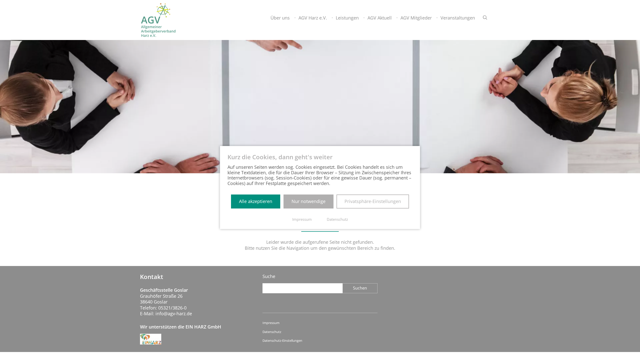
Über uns (280, 18)
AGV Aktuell (380, 18)
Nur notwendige (309, 201)
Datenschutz (271, 332)
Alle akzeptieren (255, 201)
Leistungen (347, 18)
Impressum (271, 323)
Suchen (360, 288)
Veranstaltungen (457, 18)
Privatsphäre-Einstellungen (372, 201)
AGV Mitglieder (416, 18)
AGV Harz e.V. (312, 18)
